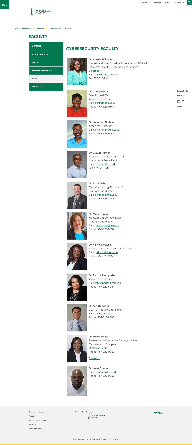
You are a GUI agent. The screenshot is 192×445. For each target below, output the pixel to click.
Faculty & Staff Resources (84, 412)
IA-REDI (35, 62)
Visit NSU (180, 95)
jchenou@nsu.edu (106, 372)
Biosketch (94, 358)
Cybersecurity (55, 29)
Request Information (42, 70)
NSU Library (33, 424)
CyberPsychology (41, 54)
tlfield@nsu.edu (98, 348)
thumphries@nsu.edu (108, 283)
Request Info (182, 91)
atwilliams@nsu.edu (107, 74)
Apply (179, 106)
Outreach (37, 46)
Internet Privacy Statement (38, 420)
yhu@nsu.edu (104, 313)
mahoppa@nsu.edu (107, 225)
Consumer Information (37, 412)
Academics (26, 29)
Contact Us (37, 87)
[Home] (16, 29)
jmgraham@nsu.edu (107, 129)
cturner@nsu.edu (106, 164)
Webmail (32, 416)
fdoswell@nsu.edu (107, 252)
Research (40, 29)
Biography (95, 70)
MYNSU (158, 413)
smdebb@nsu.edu (106, 194)
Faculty (35, 79)
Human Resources (35, 428)
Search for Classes (181, 101)
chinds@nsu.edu (105, 103)
